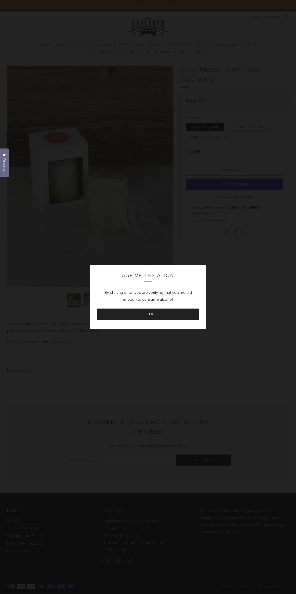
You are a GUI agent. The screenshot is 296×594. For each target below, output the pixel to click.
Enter (148, 314)
